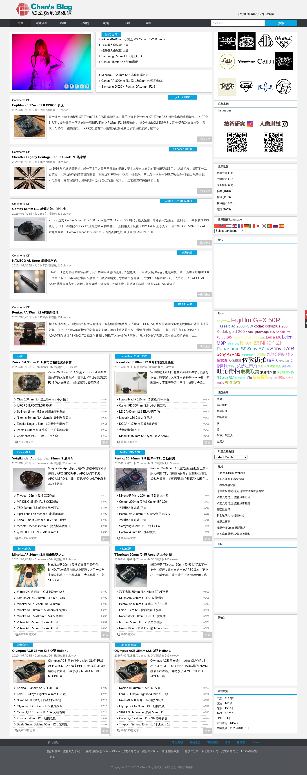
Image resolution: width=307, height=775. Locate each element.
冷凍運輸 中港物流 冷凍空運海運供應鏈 (240, 491)
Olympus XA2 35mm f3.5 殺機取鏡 (39, 706)
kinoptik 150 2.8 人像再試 (135, 417)
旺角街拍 (228, 371)
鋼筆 (148, 23)
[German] (246, 225)
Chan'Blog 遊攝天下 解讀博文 (158, 767)
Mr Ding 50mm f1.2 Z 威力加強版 (140, 622)
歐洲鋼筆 (187, 252)
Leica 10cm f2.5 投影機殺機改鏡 (140, 610)
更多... (53, 757)
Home (255, 742)
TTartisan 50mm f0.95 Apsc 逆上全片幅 (143, 554)
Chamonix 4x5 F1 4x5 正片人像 (37, 436)
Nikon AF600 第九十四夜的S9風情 (39, 700)
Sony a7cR (282, 348)
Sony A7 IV (258, 348)
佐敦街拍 (254, 359)
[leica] (227, 69)
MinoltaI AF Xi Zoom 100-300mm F (39, 604)
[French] (241, 225)
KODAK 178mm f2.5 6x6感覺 (138, 423)
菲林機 (84, 23)
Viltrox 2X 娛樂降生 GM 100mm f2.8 (40, 591)
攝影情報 (222, 185)
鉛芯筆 (273, 377)
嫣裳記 (231, 366)
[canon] (266, 69)
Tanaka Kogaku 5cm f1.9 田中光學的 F (42, 423)
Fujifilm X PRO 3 (182, 97)
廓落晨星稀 (223, 509)
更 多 (105, 442)
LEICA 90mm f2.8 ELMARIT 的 (139, 411)
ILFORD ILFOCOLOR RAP (34, 405)
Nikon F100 (233, 343)
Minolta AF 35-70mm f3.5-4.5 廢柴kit (41, 616)
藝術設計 (222, 417)
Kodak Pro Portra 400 (245, 337)
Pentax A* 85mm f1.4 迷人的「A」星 (143, 604)
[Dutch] (229, 225)
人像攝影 (235, 360)
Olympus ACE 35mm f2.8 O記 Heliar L (40, 650)
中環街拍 (260, 354)
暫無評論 (142, 367)
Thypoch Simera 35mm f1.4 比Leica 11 (144, 724)
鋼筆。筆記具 (225, 435)
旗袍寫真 (275, 366)
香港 (287, 377)
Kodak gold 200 (231, 331)
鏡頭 (106, 23)
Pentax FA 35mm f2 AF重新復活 (35, 312)
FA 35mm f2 (185, 304)
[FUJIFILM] (284, 94)
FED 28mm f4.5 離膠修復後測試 (38, 507)
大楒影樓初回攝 (129, 430)
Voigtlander (247, 354)
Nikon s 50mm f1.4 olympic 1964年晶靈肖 (44, 417)
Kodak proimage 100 (260, 332)
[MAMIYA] (266, 94)
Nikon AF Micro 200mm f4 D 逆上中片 (144, 495)
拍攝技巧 (222, 179)
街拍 (249, 377)
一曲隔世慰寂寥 (226, 485)
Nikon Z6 (249, 343)
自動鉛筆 (240, 377)
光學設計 (222, 173)
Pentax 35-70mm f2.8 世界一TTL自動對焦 (144, 458)
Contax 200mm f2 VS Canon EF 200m (144, 501)
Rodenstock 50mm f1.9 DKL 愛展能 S (144, 616)
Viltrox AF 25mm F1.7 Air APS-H (38, 622)
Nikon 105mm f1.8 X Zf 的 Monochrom (144, 628)
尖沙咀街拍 (247, 366)
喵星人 (273, 360)
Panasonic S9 (232, 348)
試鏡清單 (42, 23)
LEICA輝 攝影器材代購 (230, 479)
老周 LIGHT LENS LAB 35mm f (37, 532)
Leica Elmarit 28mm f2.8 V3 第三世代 (41, 520)
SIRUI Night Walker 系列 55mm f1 (141, 712)
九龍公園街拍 (278, 354)
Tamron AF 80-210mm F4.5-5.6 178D (41, 598)
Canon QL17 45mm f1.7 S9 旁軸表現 (41, 712)
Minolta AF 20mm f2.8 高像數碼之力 (125, 73)
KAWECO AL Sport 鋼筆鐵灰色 (34, 260)
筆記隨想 (222, 405)
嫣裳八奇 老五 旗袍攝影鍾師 (233, 503)
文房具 (221, 441)
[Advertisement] (255, 275)
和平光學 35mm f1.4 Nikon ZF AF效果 (144, 591)
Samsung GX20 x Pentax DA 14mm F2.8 (128, 85)
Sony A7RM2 (228, 354)
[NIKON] (247, 48)
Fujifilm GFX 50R (255, 320)
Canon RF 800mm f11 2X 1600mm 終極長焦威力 (133, 79)
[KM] (247, 94)
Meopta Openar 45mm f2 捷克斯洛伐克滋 (44, 526)
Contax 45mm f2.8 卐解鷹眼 (119, 62)
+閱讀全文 (204, 139)
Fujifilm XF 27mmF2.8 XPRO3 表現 (38, 105)
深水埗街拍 (283, 372)
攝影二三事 (223, 521)
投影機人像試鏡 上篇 (115, 50)
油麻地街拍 (268, 372)
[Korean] (264, 225)
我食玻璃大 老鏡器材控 (230, 515)
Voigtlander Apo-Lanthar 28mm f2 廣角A (42, 458)
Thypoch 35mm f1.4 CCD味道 (36, 495)
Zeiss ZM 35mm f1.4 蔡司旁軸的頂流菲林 (42, 362)
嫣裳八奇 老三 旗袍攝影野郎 (233, 497)
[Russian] (276, 225)
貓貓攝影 (261, 377)
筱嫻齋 (241, 742)
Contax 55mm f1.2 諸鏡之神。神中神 (39, 209)
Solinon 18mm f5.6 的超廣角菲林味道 (41, 411)
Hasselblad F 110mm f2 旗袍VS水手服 (144, 399)
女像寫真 (284, 360)
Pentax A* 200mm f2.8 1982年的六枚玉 (144, 514)
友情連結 (53, 742)
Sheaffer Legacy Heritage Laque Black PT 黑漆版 (49, 157)
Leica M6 (273, 337)
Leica (262, 337)
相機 (63, 23)
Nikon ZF (271, 342)
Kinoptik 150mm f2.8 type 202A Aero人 (144, 436)
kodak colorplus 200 (270, 326)
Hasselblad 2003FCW (235, 326)
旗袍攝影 (286, 366)
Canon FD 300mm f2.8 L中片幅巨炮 (142, 405)
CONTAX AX (223, 321)
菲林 (127, 23)
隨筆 (281, 377)
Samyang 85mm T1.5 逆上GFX (121, 56)
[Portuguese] (270, 225)
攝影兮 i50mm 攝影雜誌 (231, 527)
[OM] (227, 94)
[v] (247, 69)
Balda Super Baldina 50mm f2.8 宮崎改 (42, 724)
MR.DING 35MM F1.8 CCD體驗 (37, 501)
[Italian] (252, 225)
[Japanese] (258, 225)
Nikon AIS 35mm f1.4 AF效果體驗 (141, 598)
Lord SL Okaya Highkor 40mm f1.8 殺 (41, 694)
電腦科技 (222, 411)
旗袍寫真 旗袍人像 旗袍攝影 (233, 533)
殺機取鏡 (250, 371)
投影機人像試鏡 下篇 (115, 45)
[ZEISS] (227, 48)
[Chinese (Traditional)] (223, 225)
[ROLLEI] (284, 48)
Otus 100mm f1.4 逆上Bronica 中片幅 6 (42, 399)
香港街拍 (232, 382)
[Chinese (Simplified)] (217, 225)
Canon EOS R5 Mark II (178, 200)
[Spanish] (282, 225)
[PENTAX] (266, 48)
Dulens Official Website (231, 473)
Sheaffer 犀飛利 (182, 149)
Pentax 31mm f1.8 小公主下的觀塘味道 (42, 430)
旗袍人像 (263, 366)
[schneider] (284, 69)
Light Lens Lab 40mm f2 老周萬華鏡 (40, 514)
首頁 (20, 23)
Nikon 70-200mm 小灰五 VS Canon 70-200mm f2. (133, 39)
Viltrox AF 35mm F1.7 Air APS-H (38, 628)
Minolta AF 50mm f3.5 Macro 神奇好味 (42, 610)
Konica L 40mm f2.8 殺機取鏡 (36, 718)
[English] (235, 225)
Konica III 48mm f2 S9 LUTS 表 (37, 688)
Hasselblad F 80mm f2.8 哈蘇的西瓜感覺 (144, 362)
